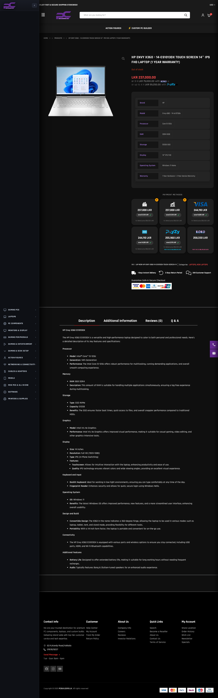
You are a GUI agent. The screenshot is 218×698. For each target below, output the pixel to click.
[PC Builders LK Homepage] (9, 5)
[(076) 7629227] (214, 345)
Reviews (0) (153, 321)
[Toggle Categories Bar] (34, 5)
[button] (43, 15)
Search (186, 15)
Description (86, 321)
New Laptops (202, 264)
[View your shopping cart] (209, 15)
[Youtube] (60, 669)
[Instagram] (53, 669)
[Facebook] (47, 669)
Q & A (175, 321)
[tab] (86, 320)
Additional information (120, 321)
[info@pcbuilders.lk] (214, 353)
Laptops (192, 264)
